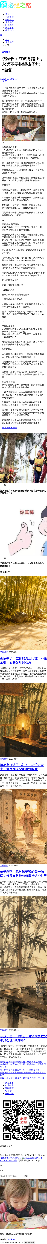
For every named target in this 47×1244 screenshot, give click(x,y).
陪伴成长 (9, 25)
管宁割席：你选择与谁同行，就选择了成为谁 (21, 1062)
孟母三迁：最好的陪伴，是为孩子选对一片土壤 (22, 1078)
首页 (7, 14)
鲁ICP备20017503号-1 (11, 1158)
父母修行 (9, 22)
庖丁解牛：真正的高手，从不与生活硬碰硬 (20, 1070)
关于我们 (9, 30)
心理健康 (9, 17)
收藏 (7, 427)
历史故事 (9, 28)
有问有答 (9, 19)
